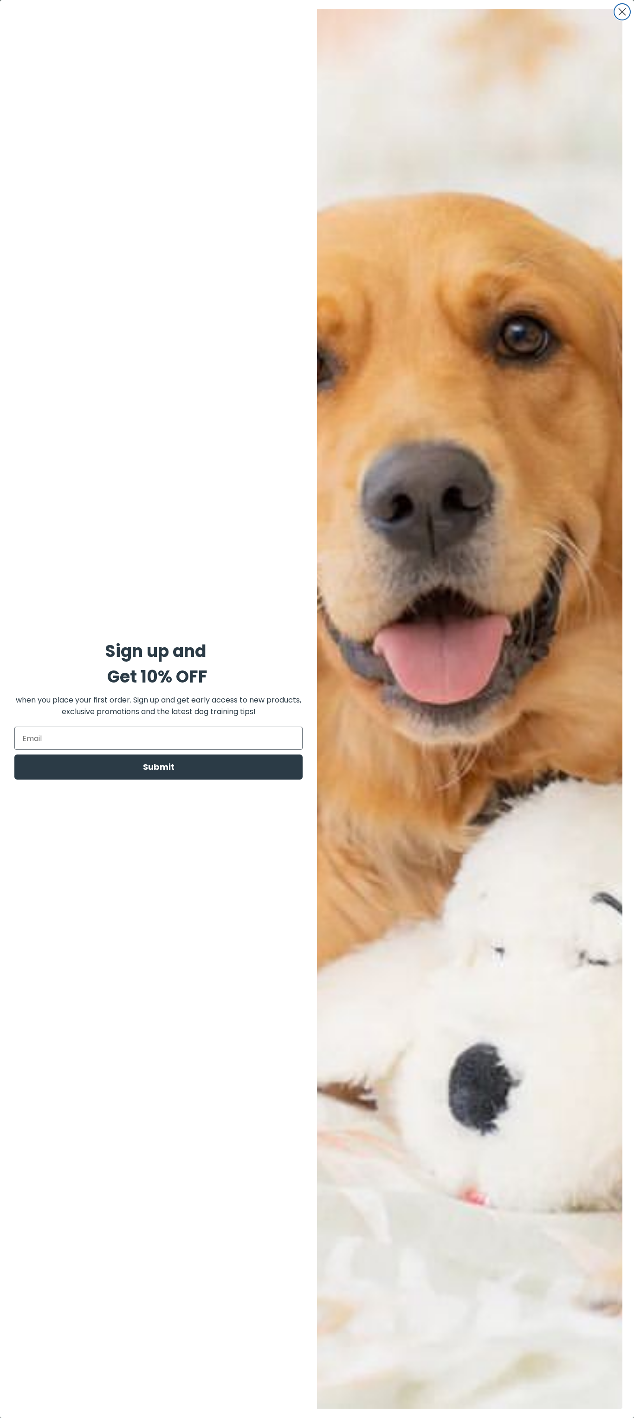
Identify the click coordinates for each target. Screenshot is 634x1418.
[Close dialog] (622, 12)
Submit (159, 767)
